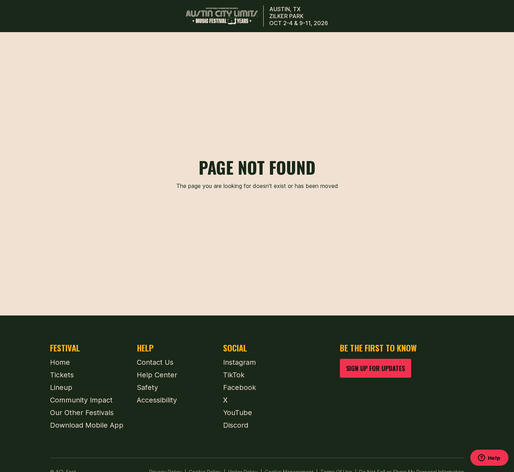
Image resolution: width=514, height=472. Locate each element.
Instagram (239, 362)
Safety (147, 387)
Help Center (157, 374)
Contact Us (155, 362)
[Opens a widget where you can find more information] (489, 458)
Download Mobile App (86, 425)
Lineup (61, 387)
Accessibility (157, 400)
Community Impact (81, 400)
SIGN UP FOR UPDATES (375, 368)
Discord (235, 425)
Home (60, 362)
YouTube (237, 412)
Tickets (62, 374)
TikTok (233, 374)
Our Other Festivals (82, 412)
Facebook (239, 387)
